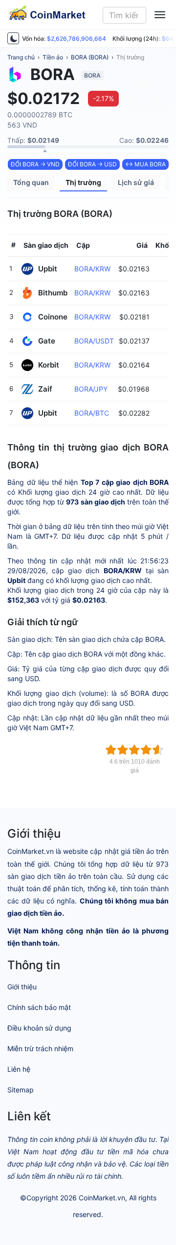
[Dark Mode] (13, 38)
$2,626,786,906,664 (76, 38)
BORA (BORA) (90, 57)
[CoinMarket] (43, 14)
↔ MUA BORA (145, 164)
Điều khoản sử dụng (39, 1028)
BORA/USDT (94, 341)
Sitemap (20, 1090)
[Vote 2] (123, 750)
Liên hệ (18, 1069)
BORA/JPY (91, 389)
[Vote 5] (158, 750)
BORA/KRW (92, 269)
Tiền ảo (53, 57)
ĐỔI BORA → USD (92, 164)
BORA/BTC (91, 413)
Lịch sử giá (136, 182)
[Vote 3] (134, 750)
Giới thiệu (22, 986)
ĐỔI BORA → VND (35, 164)
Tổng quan (31, 182)
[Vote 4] (146, 750)
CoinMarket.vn (102, 1197)
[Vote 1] (111, 750)
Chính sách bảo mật (39, 1007)
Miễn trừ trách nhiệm (40, 1048)
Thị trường (130, 57)
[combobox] (125, 15)
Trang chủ (21, 57)
